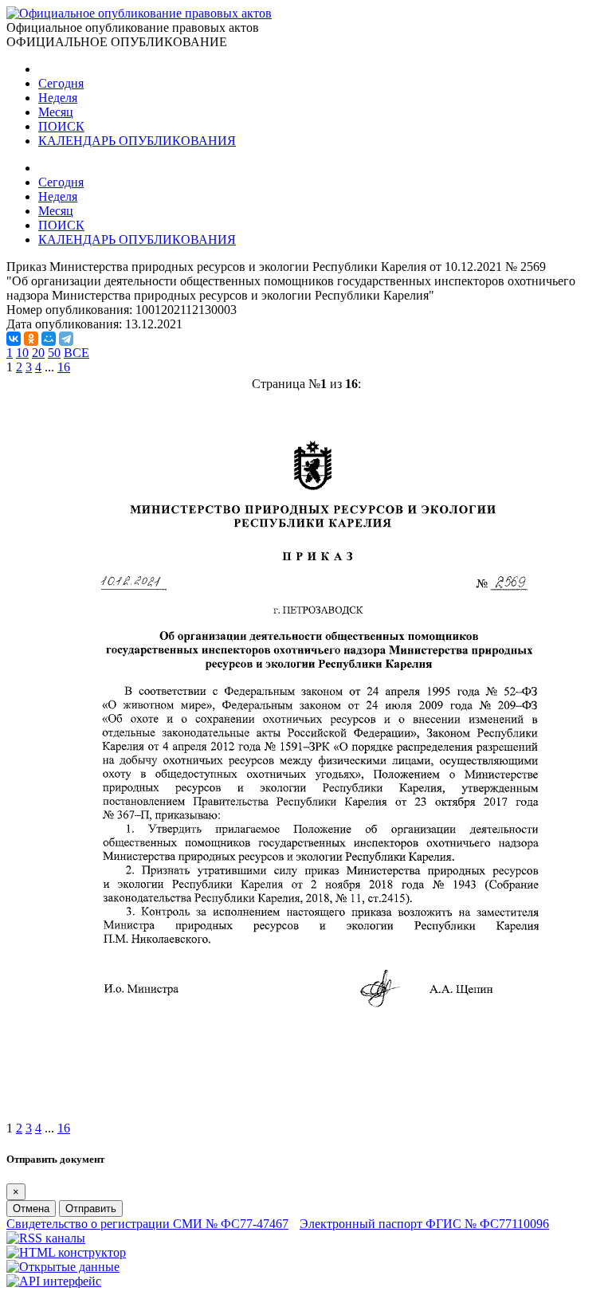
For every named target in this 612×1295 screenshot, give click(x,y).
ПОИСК (61, 126)
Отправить (90, 1209)
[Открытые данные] (63, 1266)
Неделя (57, 97)
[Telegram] (66, 339)
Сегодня (61, 83)
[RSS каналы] (45, 1238)
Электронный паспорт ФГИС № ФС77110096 (424, 1223)
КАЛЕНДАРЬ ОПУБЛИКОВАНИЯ (137, 140)
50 (54, 352)
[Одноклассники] (31, 339)
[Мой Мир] (48, 339)
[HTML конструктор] (66, 1252)
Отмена (31, 1209)
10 (22, 352)
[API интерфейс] (53, 1281)
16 (63, 367)
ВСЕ (76, 352)
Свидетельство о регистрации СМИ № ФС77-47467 (147, 1223)
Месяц (55, 112)
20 (38, 352)
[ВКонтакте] (13, 339)
